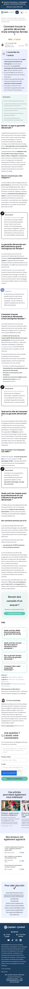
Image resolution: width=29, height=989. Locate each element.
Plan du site (4, 971)
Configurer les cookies (12, 978)
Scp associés (14, 901)
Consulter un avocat (14, 613)
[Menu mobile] (26, 12)
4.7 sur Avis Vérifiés (21, 935)
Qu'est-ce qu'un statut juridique (14, 905)
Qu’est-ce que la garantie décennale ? (14, 101)
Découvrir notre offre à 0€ (14, 7)
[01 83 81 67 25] (17, 12)
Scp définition (14, 899)
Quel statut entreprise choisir (14, 893)
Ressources (3, 18)
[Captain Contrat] (7, 12)
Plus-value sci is (14, 914)
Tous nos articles (6, 968)
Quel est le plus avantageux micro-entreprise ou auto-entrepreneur (14, 895)
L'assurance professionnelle (12, 217)
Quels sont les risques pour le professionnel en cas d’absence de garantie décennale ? (13, 120)
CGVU (21, 978)
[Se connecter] (21, 12)
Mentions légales (14, 982)
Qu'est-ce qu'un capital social (14, 903)
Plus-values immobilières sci (14, 912)
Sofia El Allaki (13, 43)
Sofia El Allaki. (10, 726)
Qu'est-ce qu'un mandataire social (14, 908)
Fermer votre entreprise (13, 18)
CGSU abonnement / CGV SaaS (14, 980)
